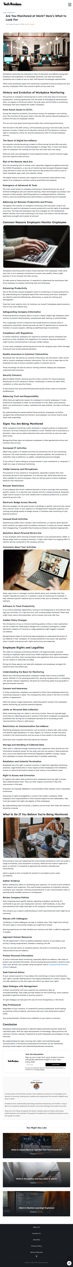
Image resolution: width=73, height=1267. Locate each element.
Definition (40, 1153)
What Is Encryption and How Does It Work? (36, 1179)
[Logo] (13, 3)
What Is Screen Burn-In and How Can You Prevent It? (36, 1150)
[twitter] (36, 1256)
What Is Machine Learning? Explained (36, 1208)
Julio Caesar (30, 24)
